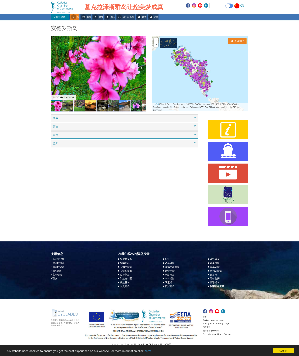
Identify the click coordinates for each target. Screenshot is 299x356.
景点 (55, 135)
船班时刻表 (58, 266)
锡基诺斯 (215, 266)
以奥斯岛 (125, 286)
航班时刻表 (58, 263)
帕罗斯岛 (170, 286)
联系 (205, 316)
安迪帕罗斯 (126, 270)
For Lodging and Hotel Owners (217, 334)
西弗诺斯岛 (216, 270)
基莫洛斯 (170, 263)
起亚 (167, 259)
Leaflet (156, 104)
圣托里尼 (215, 259)
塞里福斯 (215, 263)
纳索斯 (168, 282)
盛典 (55, 143)
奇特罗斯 (170, 270)
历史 (55, 126)
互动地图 (239, 41)
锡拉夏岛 (125, 282)
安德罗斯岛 (126, 266)
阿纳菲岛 (125, 263)
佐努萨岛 (125, 274)
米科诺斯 (170, 278)
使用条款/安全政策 (211, 330)
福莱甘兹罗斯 (217, 286)
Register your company (213, 320)
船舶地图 (57, 270)
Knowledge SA (144, 344)
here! (147, 351)
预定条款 (206, 327)
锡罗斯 (213, 274)
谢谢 (54, 278)
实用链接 (57, 274)
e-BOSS (167, 344)
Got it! (283, 350)
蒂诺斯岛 (215, 282)
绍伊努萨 (215, 278)
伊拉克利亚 (126, 278)
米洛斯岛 (170, 274)
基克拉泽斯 (58, 259)
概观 (55, 118)
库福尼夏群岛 (172, 266)
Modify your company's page (216, 323)
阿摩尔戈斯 (126, 259)
